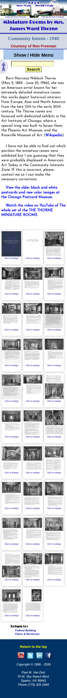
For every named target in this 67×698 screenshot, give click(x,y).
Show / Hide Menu (33, 55)
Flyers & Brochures (27, 633)
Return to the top (33, 647)
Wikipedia (53, 135)
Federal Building (25, 630)
